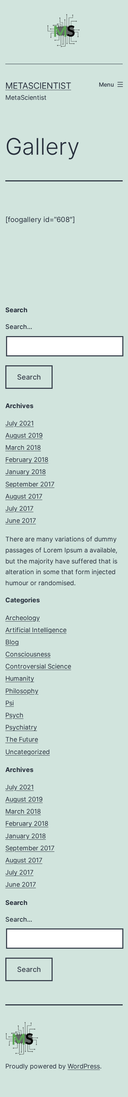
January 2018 (25, 471)
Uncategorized (27, 752)
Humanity (19, 678)
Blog (12, 642)
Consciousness (27, 654)
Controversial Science (38, 666)
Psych (14, 715)
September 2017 (29, 484)
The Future (21, 739)
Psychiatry (21, 727)
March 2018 (23, 447)
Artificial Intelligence (35, 630)
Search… (18, 326)
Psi (9, 703)
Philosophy (21, 691)
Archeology (22, 618)
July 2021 (19, 423)
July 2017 (19, 508)
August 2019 (24, 435)
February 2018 (26, 459)
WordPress (84, 1066)
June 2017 (20, 520)
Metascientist (38, 86)
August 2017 (23, 496)
